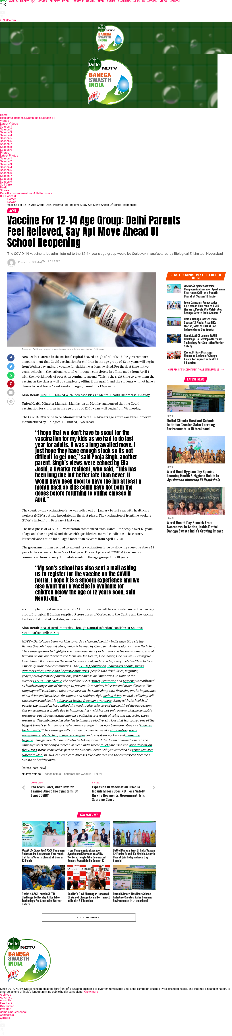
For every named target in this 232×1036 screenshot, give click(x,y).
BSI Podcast (8, 196)
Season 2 (6, 129)
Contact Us (7, 1015)
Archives (5, 994)
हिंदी (33, 1)
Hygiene (128, 681)
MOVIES (42, 1)
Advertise (6, 997)
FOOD (65, 1)
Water (96, 681)
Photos (4, 152)
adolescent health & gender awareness (84, 700)
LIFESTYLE (77, 1)
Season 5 (6, 138)
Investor (5, 1009)
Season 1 (6, 126)
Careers (5, 1018)
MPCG (163, 1)
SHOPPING (124, 1)
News (11, 202)
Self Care (6, 184)
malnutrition (112, 696)
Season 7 (6, 144)
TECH (101, 1)
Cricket (54, 1)
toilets (104, 745)
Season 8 (6, 147)
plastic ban (49, 735)
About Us (6, 1000)
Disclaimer (7, 1006)
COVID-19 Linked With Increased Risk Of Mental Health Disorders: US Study (95, 395)
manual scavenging (72, 735)
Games (111, 1)
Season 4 (6, 135)
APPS (136, 1)
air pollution (118, 730)
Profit (24, 1)
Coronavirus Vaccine (77, 774)
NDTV (3, 1)
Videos (4, 120)
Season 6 (6, 141)
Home (4, 115)
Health (4, 187)
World (13, 1)
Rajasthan (149, 1)
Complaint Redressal (13, 1012)
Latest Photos (9, 155)
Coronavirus (53, 774)
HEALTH (90, 1)
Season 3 (6, 132)
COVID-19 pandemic (47, 681)
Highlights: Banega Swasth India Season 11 (27, 118)
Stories (4, 190)
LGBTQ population (92, 666)
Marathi (174, 1)
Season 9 (6, 149)
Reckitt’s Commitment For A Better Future (26, 193)
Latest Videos (9, 123)
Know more (91, 991)
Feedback (6, 1003)
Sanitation (108, 681)
